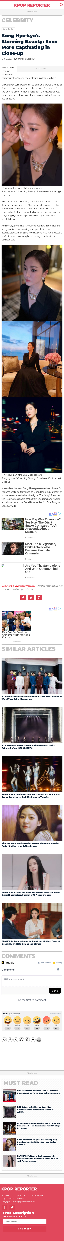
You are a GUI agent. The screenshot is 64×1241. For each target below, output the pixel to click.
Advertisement (32, 11)
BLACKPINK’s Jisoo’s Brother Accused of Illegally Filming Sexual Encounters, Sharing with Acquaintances (37, 1158)
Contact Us (20, 1195)
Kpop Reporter (27, 585)
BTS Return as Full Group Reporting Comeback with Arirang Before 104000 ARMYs (35, 1109)
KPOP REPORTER (32, 5)
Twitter (31, 597)
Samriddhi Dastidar (25, 59)
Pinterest (39, 597)
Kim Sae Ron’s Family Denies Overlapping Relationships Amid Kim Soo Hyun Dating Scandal (37, 1142)
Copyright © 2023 (11, 585)
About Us (5, 1195)
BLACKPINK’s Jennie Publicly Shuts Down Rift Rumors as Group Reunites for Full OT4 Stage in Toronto (38, 1125)
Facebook (23, 597)
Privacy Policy (37, 1195)
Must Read (20, 1083)
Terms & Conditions (16, 1198)
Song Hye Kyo (8, 29)
